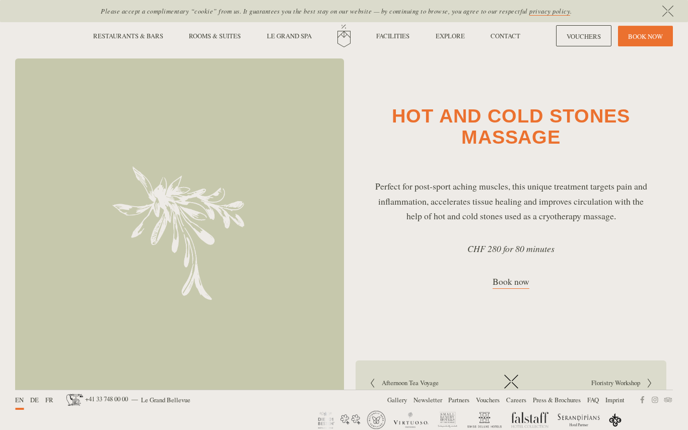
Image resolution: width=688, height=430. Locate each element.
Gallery (397, 399)
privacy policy (549, 11)
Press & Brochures (557, 399)
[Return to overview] (511, 389)
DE (34, 399)
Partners (458, 399)
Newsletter (428, 399)
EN (19, 399)
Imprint (615, 399)
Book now (511, 281)
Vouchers (488, 399)
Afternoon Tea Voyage (411, 382)
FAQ (593, 399)
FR (49, 399)
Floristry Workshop (583, 382)
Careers (516, 399)
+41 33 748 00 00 (106, 398)
